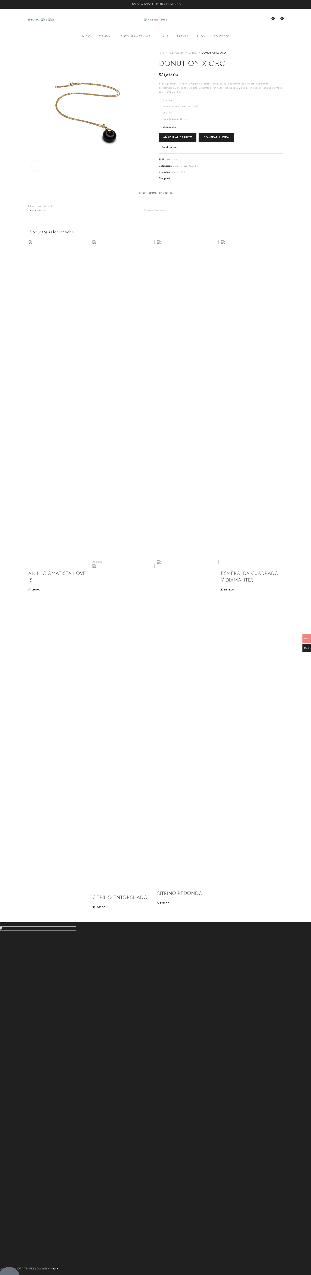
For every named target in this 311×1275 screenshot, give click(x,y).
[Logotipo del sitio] (155, 20)
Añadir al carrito (177, 137)
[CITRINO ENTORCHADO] (123, 399)
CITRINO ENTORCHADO (119, 897)
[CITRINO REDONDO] (188, 399)
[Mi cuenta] (263, 20)
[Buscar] (255, 20)
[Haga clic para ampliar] (36, 166)
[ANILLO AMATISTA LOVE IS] (59, 399)
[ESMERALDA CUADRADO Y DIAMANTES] (252, 399)
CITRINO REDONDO (179, 893)
